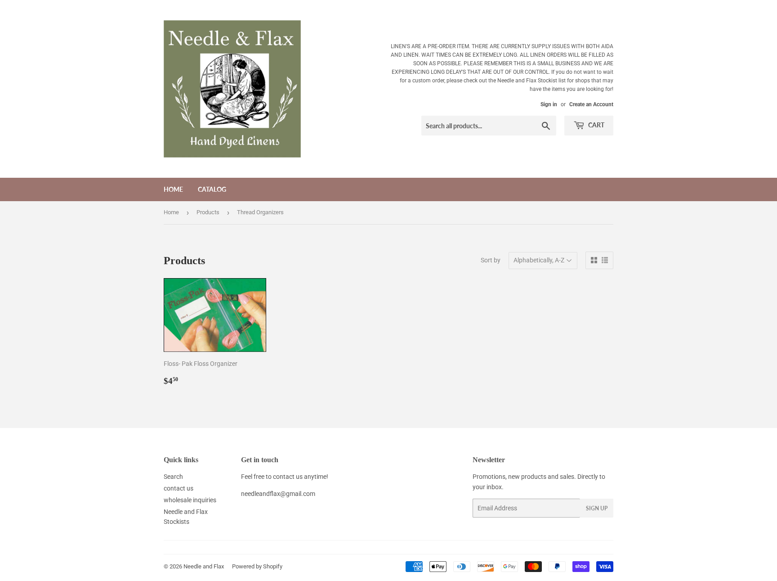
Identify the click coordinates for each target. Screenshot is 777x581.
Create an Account (591, 104)
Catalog (212, 189)
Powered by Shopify (257, 566)
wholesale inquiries (190, 500)
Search (173, 476)
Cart (595, 125)
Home (173, 189)
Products (207, 212)
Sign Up (596, 508)
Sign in (548, 104)
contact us (178, 488)
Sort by (490, 260)
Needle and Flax (203, 566)
